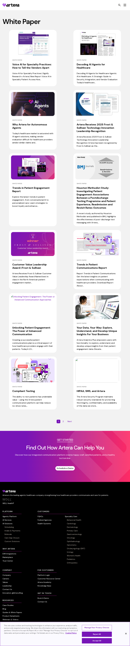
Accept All (97, 641)
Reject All (97, 634)
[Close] (126, 633)
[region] (65, 634)
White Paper (17, 60)
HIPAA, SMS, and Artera (91, 391)
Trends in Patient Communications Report (92, 266)
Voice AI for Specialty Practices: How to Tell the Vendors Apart (32, 66)
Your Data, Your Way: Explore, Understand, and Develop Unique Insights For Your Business (97, 331)
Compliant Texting (23, 391)
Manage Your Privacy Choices (96, 628)
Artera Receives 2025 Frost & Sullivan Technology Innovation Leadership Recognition (95, 128)
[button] (124, 5)
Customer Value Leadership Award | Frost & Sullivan (29, 266)
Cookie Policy (71, 633)
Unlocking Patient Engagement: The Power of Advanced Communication (31, 331)
